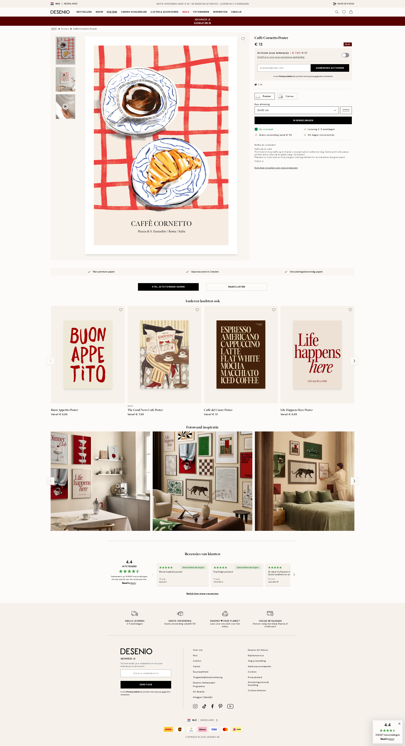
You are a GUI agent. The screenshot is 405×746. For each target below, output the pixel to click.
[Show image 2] (65, 79)
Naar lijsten (236, 286)
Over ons (198, 650)
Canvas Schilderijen (134, 12)
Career (196, 666)
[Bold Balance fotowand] (304, 481)
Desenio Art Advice (258, 650)
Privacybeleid (255, 677)
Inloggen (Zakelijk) (203, 697)
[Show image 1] (65, 51)
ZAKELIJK (236, 12)
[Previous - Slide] (50, 361)
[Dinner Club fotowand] (100, 481)
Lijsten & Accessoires (165, 12)
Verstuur (146, 684)
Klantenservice (256, 655)
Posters (112, 12)
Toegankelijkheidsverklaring (208, 677)
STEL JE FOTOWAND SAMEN (168, 286)
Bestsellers (84, 12)
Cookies (252, 671)
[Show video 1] (65, 106)
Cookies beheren (257, 690)
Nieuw (99, 12)
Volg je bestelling (257, 661)
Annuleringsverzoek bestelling (258, 683)
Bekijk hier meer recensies (203, 593)
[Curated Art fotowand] (202, 481)
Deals (186, 12)
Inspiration (220, 12)
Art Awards (199, 691)
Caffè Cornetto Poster (85, 28)
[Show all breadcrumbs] (54, 28)
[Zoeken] (336, 12)
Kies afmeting (262, 104)
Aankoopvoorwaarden (259, 666)
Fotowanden (201, 12)
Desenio (211, 737)
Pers (195, 655)
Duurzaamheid (200, 671)
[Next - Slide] (354, 361)
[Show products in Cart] (350, 12)
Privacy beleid (285, 76)
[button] (346, 110)
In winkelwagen (303, 120)
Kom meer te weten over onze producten (276, 168)
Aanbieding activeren (330, 68)
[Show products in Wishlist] (343, 12)
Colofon (197, 661)
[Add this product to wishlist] (243, 38)
